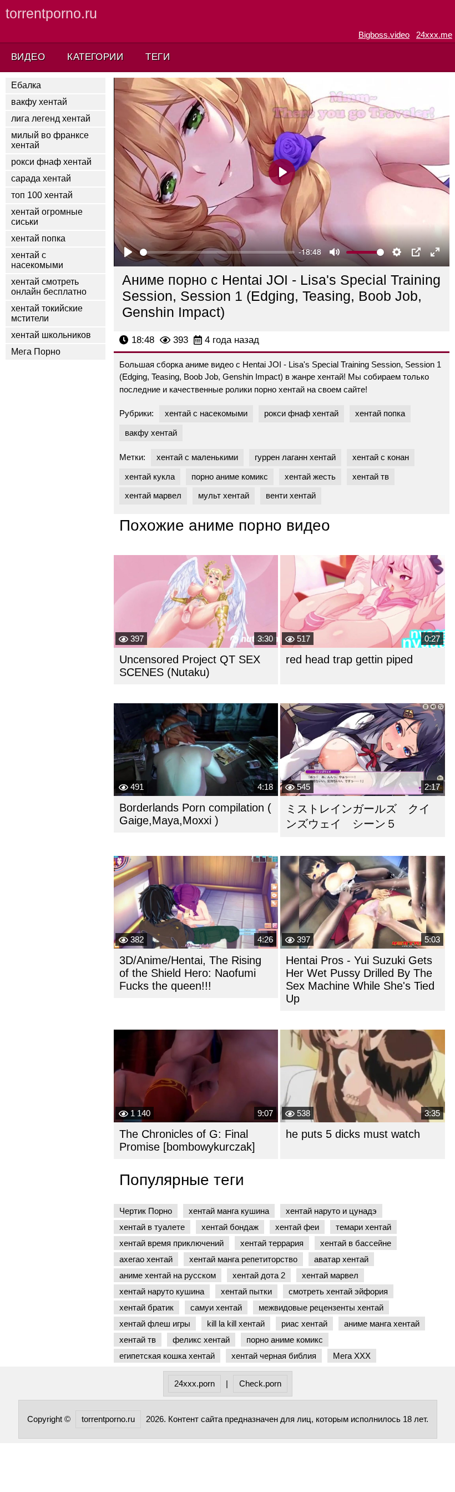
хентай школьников (51, 335)
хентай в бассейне (355, 1243)
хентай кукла (150, 476)
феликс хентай (201, 1339)
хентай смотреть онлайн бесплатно (49, 286)
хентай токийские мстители (47, 313)
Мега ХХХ (352, 1355)
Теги (157, 57)
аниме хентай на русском (167, 1275)
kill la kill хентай (236, 1323)
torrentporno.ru (51, 13)
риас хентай (304, 1323)
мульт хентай (223, 495)
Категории (95, 57)
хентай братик (146, 1307)
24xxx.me (434, 34)
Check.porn (260, 1383)
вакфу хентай (39, 102)
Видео (28, 57)
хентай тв (370, 476)
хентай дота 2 (258, 1275)
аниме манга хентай (381, 1323)
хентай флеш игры (154, 1323)
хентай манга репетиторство (243, 1259)
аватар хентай (341, 1259)
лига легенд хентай (50, 118)
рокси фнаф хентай (51, 162)
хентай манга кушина (229, 1211)
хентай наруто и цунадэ (331, 1211)
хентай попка (38, 238)
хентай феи (297, 1227)
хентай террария (272, 1243)
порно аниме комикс (229, 476)
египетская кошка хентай (167, 1355)
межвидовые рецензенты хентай (321, 1307)
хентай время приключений (171, 1243)
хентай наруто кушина (161, 1291)
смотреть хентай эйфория (338, 1291)
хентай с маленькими (197, 457)
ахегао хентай (146, 1259)
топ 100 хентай (42, 195)
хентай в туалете (152, 1227)
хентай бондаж (230, 1227)
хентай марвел (153, 495)
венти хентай (291, 495)
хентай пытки (246, 1291)
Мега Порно (35, 351)
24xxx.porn (194, 1383)
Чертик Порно (145, 1211)
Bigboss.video (384, 34)
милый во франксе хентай (50, 140)
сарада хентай (41, 178)
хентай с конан (380, 457)
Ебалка (26, 85)
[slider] (217, 252)
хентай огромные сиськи (47, 216)
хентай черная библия (273, 1355)
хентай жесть (310, 476)
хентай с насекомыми (37, 260)
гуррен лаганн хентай (295, 457)
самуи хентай (216, 1307)
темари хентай (363, 1227)
